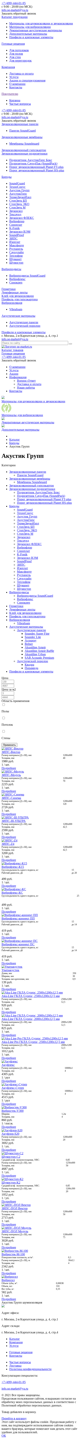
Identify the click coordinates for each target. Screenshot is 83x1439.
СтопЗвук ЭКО (19, 204)
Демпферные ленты (15, 292)
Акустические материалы (18, 315)
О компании (17, 84)
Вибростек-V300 (13, 1110)
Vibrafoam (15, 309)
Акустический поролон (24, 325)
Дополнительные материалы (28, 33)
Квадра (29, 664)
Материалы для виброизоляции (30, 27)
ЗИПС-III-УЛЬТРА (14, 821)
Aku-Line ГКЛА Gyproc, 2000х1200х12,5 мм (31, 1019)
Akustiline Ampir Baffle (39, 650)
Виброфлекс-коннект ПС (18, 944)
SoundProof (16, 235)
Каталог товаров (12, 350)
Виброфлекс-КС (12, 892)
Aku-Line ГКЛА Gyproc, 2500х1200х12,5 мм (31, 996)
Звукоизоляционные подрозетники (24, 153)
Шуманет (15, 259)
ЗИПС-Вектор (11, 752)
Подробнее (9, 768)
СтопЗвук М (17, 207)
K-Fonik (14, 228)
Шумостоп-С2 (11, 1156)
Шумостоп (16, 262)
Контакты (15, 87)
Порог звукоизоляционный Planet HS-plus (36, 170)
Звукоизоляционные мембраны (22, 137)
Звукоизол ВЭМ (19, 231)
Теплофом (16, 255)
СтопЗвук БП (18, 200)
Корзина (14, 100)
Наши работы (26, 387)
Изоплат (14, 242)
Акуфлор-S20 (10, 1133)
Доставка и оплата (21, 73)
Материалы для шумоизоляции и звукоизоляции (41, 23)
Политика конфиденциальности (30, 1369)
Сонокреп (15, 282)
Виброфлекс (17, 279)
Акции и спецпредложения (27, 80)
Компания (8, 67)
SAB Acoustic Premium (39, 657)
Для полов (16, 53)
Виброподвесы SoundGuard (27, 275)
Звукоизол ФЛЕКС (21, 217)
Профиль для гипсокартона (20, 299)
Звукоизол (16, 211)
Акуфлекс (8, 1064)
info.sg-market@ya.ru (15, 10)
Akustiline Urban (35, 654)
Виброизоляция (12, 302)
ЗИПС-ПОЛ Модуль (15, 1231)
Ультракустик (10, 970)
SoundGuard (17, 183)
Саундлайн (16, 252)
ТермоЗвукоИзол (20, 197)
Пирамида (31, 668)
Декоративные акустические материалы (35, 30)
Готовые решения (13, 43)
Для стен (15, 57)
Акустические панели (23, 322)
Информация (17, 377)
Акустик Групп (19, 190)
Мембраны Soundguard (24, 143)
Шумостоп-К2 (11, 1182)
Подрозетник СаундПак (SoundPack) (33, 163)
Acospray (30, 640)
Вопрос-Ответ (26, 380)
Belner (29, 644)
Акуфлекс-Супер (13, 1087)
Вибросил (8, 1280)
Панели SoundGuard (22, 130)
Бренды (7, 177)
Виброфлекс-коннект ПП (18, 918)
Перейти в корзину (14, 1418)
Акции (13, 373)
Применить (9, 745)
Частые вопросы (20, 103)
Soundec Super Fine (37, 633)
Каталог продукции (15, 17)
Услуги (14, 77)
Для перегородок (20, 60)
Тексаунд (15, 214)
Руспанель (16, 248)
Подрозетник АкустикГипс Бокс (30, 160)
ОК (4, 1435)
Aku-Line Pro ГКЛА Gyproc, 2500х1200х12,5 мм (33, 1042)
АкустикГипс (18, 193)
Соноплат (15, 224)
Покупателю (10, 93)
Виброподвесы (11, 269)
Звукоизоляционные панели (20, 124)
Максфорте (16, 245)
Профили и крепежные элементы (31, 37)
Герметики (9, 289)
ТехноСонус (17, 186)
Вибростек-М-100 (13, 1254)
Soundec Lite (33, 637)
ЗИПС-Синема (11, 798)
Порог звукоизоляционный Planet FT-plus (36, 167)
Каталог (14, 1338)
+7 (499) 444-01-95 (14, 3)
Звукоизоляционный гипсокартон (24, 150)
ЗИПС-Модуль (11, 775)
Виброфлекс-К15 (13, 866)
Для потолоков (19, 50)
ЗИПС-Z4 (8, 843)
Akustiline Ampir (35, 647)
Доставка (15, 1365)
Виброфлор (16, 221)
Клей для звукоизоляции (18, 296)
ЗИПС (13, 238)
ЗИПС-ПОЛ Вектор (15, 1208)
